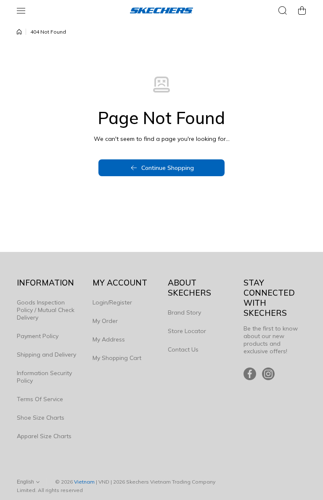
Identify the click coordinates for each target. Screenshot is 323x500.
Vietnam (84, 482)
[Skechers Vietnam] (161, 10)
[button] (302, 10)
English (25, 482)
